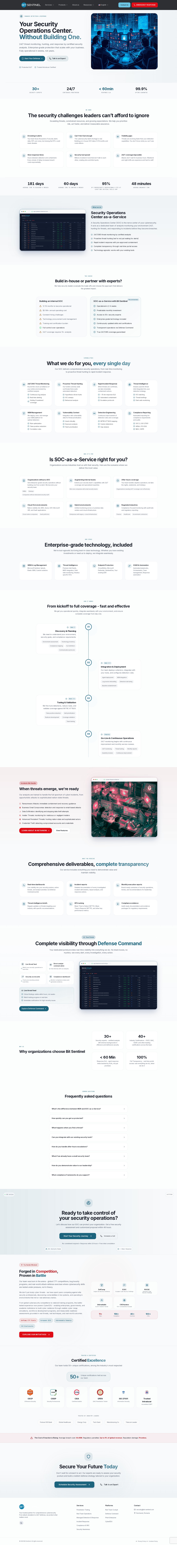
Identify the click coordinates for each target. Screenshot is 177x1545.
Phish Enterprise (110, 1517)
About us (75, 5)
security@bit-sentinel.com (145, 1509)
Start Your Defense (32, 58)
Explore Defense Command (33, 1009)
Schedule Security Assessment (72, 1484)
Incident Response (83, 1521)
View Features (62, 830)
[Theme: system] (115, 5)
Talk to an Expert (59, 58)
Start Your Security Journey (76, 1236)
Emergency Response (146, 5)
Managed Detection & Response (88, 1517)
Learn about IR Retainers (34, 830)
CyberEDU (108, 1521)
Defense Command (111, 1514)
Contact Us (124, 5)
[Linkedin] (21, 1523)
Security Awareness (83, 1529)
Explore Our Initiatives (34, 1334)
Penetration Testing (83, 1510)
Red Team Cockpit (111, 1510)
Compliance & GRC (83, 1525)
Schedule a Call (109, 1236)
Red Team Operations (84, 1514)
